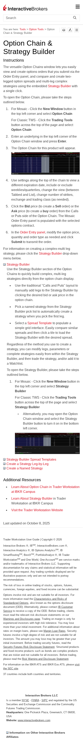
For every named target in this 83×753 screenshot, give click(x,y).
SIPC (45, 700)
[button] (76, 18)
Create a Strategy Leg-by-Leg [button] (27, 464)
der (50, 498)
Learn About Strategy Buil (29, 498)
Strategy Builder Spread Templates (31, 459)
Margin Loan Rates (54, 630)
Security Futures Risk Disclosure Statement (29, 646)
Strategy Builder (59, 86)
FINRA (35, 700)
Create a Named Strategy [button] (24, 468)
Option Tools (36, 29)
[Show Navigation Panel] (77, 7)
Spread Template (39, 323)
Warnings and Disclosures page (21, 618)
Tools (23, 29)
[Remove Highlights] (70, 30)
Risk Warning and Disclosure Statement (45, 658)
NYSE (25, 700)
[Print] (63, 30)
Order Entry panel (32, 232)
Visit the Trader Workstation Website (37, 510)
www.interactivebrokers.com (34, 720)
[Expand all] (76, 30)
